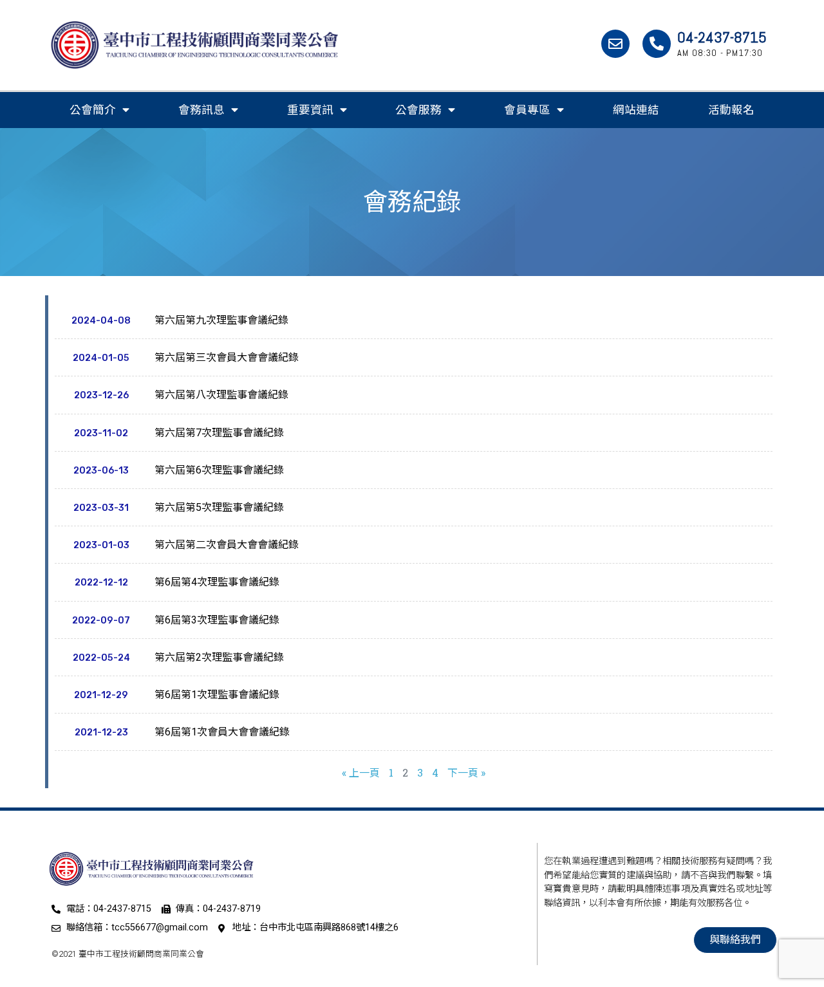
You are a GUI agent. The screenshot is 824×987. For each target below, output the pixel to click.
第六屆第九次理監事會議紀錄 (221, 320)
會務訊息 (201, 110)
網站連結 (636, 110)
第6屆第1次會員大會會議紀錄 (222, 732)
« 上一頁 (361, 772)
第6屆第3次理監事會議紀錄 (216, 620)
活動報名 (731, 110)
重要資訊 (310, 110)
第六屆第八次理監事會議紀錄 (221, 395)
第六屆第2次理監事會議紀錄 (219, 657)
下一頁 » (466, 772)
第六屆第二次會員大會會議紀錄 (226, 545)
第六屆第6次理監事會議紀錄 (219, 470)
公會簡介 (93, 110)
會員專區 (527, 110)
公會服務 (418, 110)
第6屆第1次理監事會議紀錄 (216, 694)
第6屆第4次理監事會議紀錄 (216, 582)
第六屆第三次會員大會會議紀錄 (226, 357)
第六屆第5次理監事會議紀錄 (219, 507)
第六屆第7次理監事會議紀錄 (219, 433)
